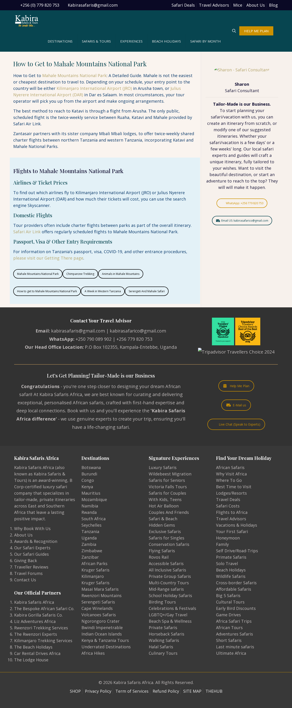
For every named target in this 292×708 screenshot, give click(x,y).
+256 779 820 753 (134, 339)
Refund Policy (166, 691)
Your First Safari (232, 531)
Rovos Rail (159, 557)
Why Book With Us (32, 528)
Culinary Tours (163, 653)
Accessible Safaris (166, 563)
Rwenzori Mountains (101, 595)
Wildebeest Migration (170, 474)
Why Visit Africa (231, 474)
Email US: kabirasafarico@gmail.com (244, 221)
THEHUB (214, 691)
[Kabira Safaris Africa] (26, 20)
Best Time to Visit (233, 486)
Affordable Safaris (233, 589)
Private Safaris (163, 627)
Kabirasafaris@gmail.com (93, 5)
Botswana (91, 467)
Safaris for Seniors (167, 480)
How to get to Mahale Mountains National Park (47, 291)
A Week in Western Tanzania (103, 291)
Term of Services (132, 691)
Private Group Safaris (170, 576)
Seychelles (91, 525)
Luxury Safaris (163, 467)
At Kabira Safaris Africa (58, 394)
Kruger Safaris (95, 570)
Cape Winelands (97, 608)
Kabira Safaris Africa (34, 602)
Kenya (87, 486)
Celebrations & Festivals (172, 608)
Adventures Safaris (234, 634)
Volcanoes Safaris (98, 614)
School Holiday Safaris (170, 595)
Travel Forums (28, 573)
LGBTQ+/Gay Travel (168, 614)
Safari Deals (183, 5)
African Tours (229, 627)
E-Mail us (239, 405)
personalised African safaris (74, 403)
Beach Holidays (231, 570)
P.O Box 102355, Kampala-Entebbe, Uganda (131, 347)
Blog (273, 5)
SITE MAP (192, 691)
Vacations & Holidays (236, 525)
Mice (237, 5)
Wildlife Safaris (230, 576)
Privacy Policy (98, 691)
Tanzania (90, 531)
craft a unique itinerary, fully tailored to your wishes (242, 162)
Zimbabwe (91, 550)
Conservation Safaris (169, 544)
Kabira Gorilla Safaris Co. (38, 615)
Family (222, 544)
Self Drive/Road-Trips (237, 550)
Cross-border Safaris (236, 582)
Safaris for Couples (167, 493)
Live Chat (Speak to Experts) (239, 424)
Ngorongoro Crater (100, 621)
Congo (87, 480)
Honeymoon (228, 538)
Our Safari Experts (32, 547)
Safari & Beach (163, 518)
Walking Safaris (164, 640)
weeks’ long (230, 149)
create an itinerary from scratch (238, 123)
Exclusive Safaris (165, 531)
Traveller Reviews (31, 567)
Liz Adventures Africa (35, 621)
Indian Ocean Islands (101, 634)
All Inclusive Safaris (167, 570)
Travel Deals (228, 499)
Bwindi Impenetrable (102, 627)
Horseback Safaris (166, 634)
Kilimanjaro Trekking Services (43, 640)
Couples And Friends (169, 512)
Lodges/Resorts (231, 493)
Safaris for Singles (166, 538)
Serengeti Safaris (98, 602)
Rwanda (89, 512)
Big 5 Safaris (228, 595)
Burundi (89, 474)
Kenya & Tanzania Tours (105, 640)
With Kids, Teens (165, 499)
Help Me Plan (239, 386)
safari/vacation (225, 117)
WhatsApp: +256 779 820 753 (244, 203)
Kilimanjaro (92, 576)
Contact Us (25, 579)
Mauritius (90, 493)
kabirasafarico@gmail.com (138, 331)
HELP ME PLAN (256, 31)
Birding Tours (162, 602)
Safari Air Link (27, 231)
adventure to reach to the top (235, 181)
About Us (255, 5)
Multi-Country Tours (169, 582)
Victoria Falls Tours (168, 486)
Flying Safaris (162, 550)
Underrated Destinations (106, 646)
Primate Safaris (231, 557)
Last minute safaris (235, 646)
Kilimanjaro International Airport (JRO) (94, 88)
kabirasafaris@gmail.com (78, 331)
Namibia (89, 506)
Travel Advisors (214, 5)
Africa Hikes (93, 653)
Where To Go (229, 480)
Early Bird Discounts (236, 608)
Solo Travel (227, 563)
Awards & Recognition (35, 541)
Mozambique (94, 499)
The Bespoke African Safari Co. (44, 608)
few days (256, 142)
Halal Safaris (161, 646)
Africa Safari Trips (234, 621)
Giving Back (25, 560)
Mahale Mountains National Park (74, 75)
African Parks (94, 563)
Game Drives (228, 614)
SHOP (75, 691)
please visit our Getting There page (48, 258)
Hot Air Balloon (164, 506)
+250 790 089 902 (94, 339)
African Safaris (230, 467)
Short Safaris (229, 640)
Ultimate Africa (231, 653)
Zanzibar (90, 557)
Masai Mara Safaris (100, 589)
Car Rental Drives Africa (37, 653)
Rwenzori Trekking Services (41, 627)
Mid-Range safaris (166, 589)
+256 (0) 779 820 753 (39, 5)
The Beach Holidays (33, 647)
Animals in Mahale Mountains (120, 274)
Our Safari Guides (31, 554)
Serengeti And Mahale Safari (147, 291)
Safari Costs (228, 506)
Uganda (89, 538)
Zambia (88, 544)
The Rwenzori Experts (35, 634)
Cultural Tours (230, 602)
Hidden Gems (162, 525)
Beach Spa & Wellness (170, 621)
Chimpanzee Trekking (80, 274)
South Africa (93, 518)
